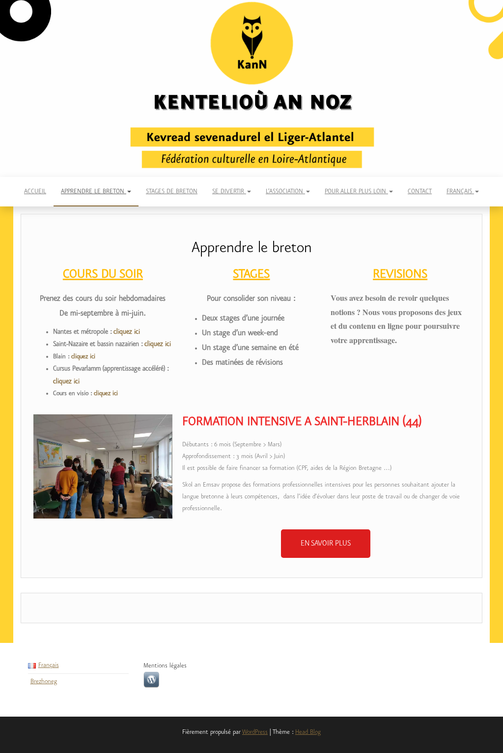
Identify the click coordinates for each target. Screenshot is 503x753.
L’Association (285, 191)
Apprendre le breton (93, 191)
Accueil (35, 191)
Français (460, 191)
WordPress (255, 732)
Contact (420, 191)
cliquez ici (126, 332)
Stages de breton (171, 191)
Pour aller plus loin (356, 191)
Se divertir (229, 191)
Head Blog (308, 732)
